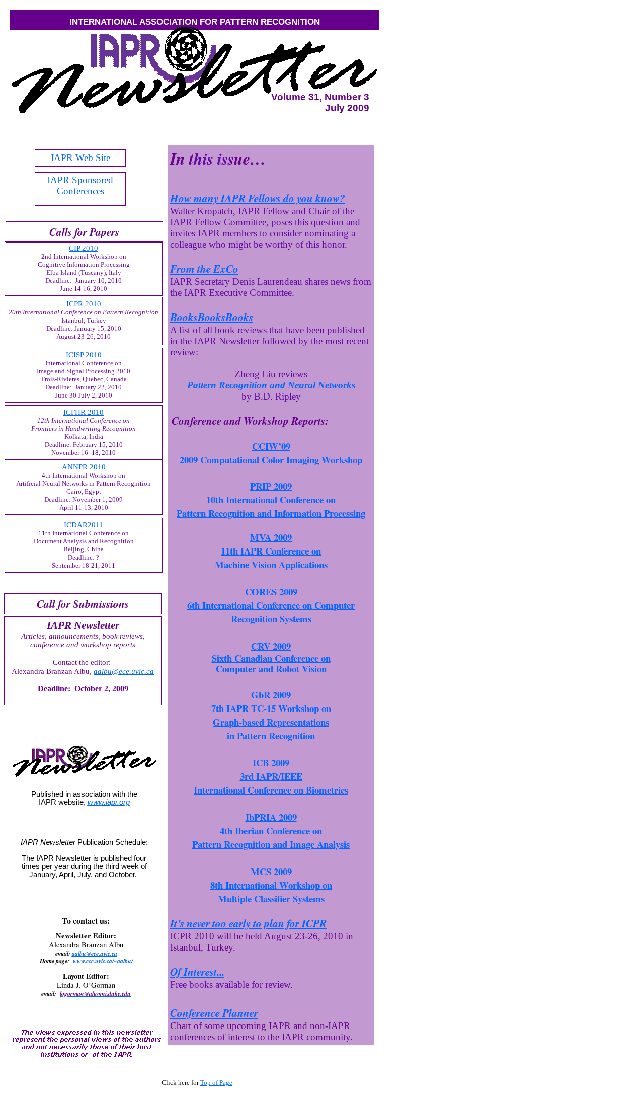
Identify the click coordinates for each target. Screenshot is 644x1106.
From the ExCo (204, 268)
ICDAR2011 (83, 525)
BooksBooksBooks (211, 317)
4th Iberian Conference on (271, 830)
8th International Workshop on (271, 885)
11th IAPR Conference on (271, 551)
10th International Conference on (271, 499)
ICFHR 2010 (83, 412)
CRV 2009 (271, 646)
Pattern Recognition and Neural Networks (271, 385)
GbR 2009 (271, 694)
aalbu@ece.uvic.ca (94, 953)
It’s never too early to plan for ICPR (248, 923)
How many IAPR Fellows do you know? (257, 198)
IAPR (80, 157)
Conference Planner (214, 1012)
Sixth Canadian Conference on (271, 658)
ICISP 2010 (84, 355)
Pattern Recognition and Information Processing (271, 513)
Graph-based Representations (271, 722)
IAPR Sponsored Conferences (80, 185)
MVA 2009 (271, 537)
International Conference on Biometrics (271, 790)
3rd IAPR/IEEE (271, 776)
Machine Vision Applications (271, 564)
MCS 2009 (271, 871)
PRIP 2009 (271, 486)
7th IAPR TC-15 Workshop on (271, 708)
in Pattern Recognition (271, 735)
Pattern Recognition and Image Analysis (271, 844)
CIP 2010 (83, 248)
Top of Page (216, 1082)
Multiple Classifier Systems (271, 898)
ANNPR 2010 (84, 467)
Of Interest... (197, 971)
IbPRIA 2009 (271, 817)
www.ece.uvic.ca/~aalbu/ (103, 961)
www (109, 802)
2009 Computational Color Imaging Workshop (271, 459)
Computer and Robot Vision (271, 668)
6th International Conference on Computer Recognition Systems (271, 611)
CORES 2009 (271, 591)
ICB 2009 (271, 762)
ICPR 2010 (83, 304)
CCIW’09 (271, 446)
